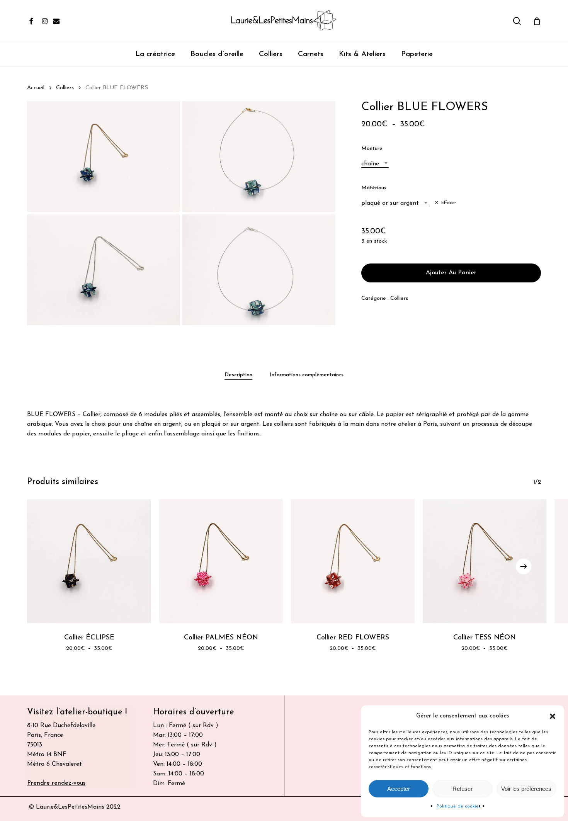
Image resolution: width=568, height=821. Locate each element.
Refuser (462, 788)
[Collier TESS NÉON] (485, 561)
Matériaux (374, 188)
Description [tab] (238, 375)
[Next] (523, 566)
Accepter (398, 788)
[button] (552, 716)
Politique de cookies (459, 806)
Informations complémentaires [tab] (307, 375)
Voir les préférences (526, 788)
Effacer (448, 203)
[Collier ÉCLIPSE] (89, 561)
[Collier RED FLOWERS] (353, 561)
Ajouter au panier (451, 273)
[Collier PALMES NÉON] (221, 561)
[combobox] (375, 164)
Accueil (35, 88)
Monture (372, 148)
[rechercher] (517, 21)
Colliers (65, 88)
